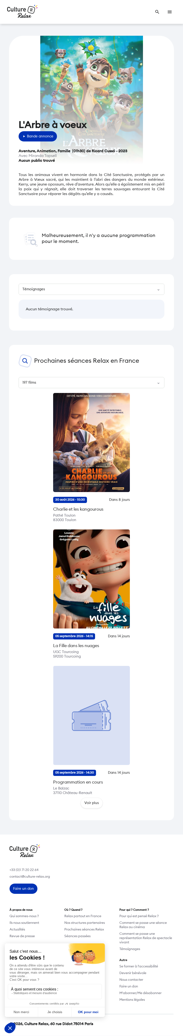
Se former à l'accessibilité (138, 966)
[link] (157, 11)
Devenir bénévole (132, 973)
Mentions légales (132, 999)
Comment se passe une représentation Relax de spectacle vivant (145, 938)
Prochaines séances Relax (84, 929)
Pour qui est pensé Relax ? (139, 916)
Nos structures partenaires (84, 923)
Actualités (17, 929)
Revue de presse (22, 936)
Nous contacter (131, 979)
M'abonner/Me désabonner (140, 993)
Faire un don (128, 986)
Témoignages (129, 949)
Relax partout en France (82, 916)
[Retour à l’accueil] (22, 12)
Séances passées (77, 936)
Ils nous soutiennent (24, 923)
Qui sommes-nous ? (24, 916)
